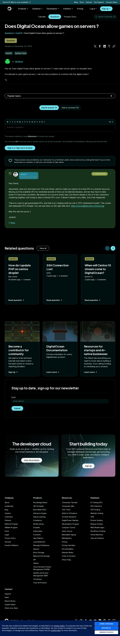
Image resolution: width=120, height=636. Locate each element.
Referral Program (11, 524)
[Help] (112, 122)
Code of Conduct (68, 556)
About (7, 502)
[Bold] (8, 122)
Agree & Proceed (106, 624)
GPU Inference (96, 506)
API (34, 560)
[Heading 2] (27, 122)
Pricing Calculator (68, 545)
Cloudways (37, 579)
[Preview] (110, 122)
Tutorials (42, 16)
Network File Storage (41, 556)
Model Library (38, 524)
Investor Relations (11, 545)
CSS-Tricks (66, 510)
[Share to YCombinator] (109, 46)
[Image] (20, 122)
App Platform (38, 538)
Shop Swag (66, 560)
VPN (92, 517)
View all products (31, 460)
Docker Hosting (96, 520)
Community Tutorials (69, 502)
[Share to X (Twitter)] (95, 46)
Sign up (105, 9)
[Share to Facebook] (99, 46)
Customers (9, 517)
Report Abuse (10, 601)
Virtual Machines (96, 535)
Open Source (67, 531)
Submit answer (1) (49, 107)
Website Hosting (96, 513)
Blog (76, 2)
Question (11, 40)
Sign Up (11, 372)
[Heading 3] (30, 122)
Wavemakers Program (70, 524)
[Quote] (37, 122)
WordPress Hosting (97, 531)
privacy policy (59, 626)
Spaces (36, 549)
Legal (7, 535)
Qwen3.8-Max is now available (15, 2)
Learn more (51, 372)
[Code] (44, 122)
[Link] (17, 122)
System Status (10, 604)
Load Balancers (39, 542)
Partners (8, 520)
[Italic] (10, 122)
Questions (54, 16)
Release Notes (67, 552)
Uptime (36, 563)
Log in (92, 9)
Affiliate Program (11, 527)
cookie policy (56, 630)
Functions (37, 535)
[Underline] (12, 122)
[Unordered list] (32, 122)
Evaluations (37, 520)
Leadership (9, 506)
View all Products (40, 583)
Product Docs (70, 16)
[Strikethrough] (15, 122)
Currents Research (69, 517)
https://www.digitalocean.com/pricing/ (87, 206)
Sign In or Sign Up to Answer (20, 148)
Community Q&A (68, 506)
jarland (23, 174)
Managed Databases (41, 545)
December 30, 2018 (28, 177)
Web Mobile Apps (97, 527)
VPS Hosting (95, 510)
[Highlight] (22, 122)
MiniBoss (19, 61)
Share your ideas (11, 608)
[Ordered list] (35, 122)
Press (7, 531)
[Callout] (40, 122)
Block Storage (38, 552)
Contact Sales (111, 2)
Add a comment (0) (70, 107)
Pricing (64, 542)
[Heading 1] (25, 122)
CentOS (18, 33)
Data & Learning (39, 517)
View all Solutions (97, 538)
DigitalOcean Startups (70, 520)
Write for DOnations (69, 513)
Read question (15, 300)
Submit (17, 408)
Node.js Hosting (96, 524)
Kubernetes (37, 531)
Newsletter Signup (69, 535)
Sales (7, 597)
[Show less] (110, 173)
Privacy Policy (10, 538)
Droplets (36, 527)
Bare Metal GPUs (39, 510)
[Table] (42, 122)
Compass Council (68, 527)
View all (42, 248)
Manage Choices (106, 632)
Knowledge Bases (40, 502)
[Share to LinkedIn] (104, 46)
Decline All (106, 628)
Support (8, 594)
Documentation (67, 549)
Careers (89, 2)
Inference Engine (40, 513)
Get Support (99, 2)
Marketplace (67, 538)
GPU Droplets (38, 506)
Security (8, 542)
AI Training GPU (96, 502)
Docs (82, 2)
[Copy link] (113, 46)
